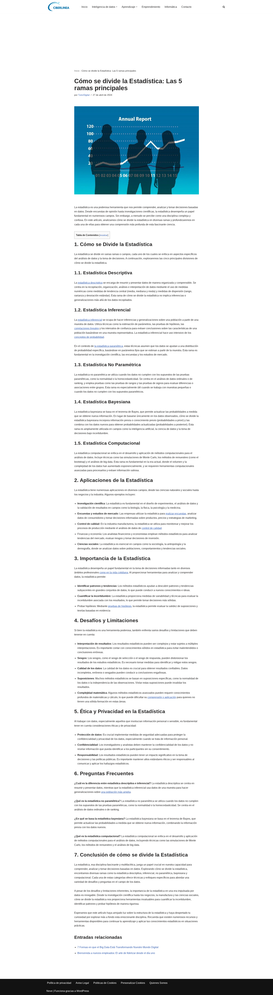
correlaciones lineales (86, 328)
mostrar (104, 235)
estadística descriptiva (90, 282)
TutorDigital (84, 95)
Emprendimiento (151, 7)
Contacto (186, 7)
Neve (49, 991)
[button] (116, 6)
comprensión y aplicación (162, 697)
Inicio (85, 7)
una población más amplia (116, 792)
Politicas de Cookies (104, 983)
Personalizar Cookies (133, 983)
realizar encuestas (176, 513)
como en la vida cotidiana (114, 572)
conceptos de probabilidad (89, 337)
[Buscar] (224, 7)
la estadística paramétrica (108, 346)
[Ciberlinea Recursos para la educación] (60, 6)
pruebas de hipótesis (119, 606)
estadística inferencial (90, 320)
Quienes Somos (158, 983)
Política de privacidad (59, 983)
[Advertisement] (136, 45)
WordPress (82, 991)
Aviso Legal (82, 983)
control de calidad (152, 528)
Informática (171, 7)
